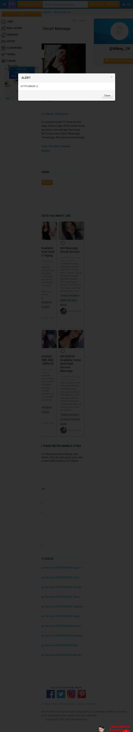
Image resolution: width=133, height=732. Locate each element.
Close (107, 95)
